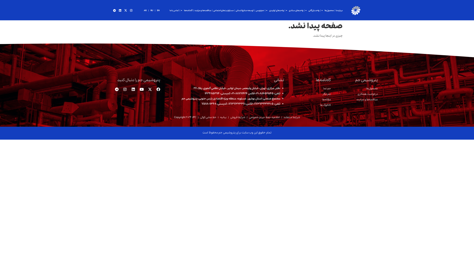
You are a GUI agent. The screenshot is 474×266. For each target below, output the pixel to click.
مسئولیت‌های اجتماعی (223, 10)
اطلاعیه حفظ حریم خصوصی (264, 117)
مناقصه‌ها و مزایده (203, 10)
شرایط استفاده (292, 117)
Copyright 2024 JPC (185, 117)
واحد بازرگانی (313, 10)
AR (145, 10)
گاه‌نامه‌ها (188, 10)
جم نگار (326, 94)
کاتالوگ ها (325, 105)
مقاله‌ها (326, 99)
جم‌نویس (260, 10)
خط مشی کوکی (208, 117)
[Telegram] (114, 10)
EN (158, 10)
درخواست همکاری (368, 94)
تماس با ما (174, 10)
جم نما (327, 88)
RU (152, 10)
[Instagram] (131, 10)
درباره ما (339, 10)
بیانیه (223, 117)
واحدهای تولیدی (276, 10)
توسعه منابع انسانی (245, 10)
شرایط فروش (237, 117)
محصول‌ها (329, 10)
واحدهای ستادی (296, 10)
